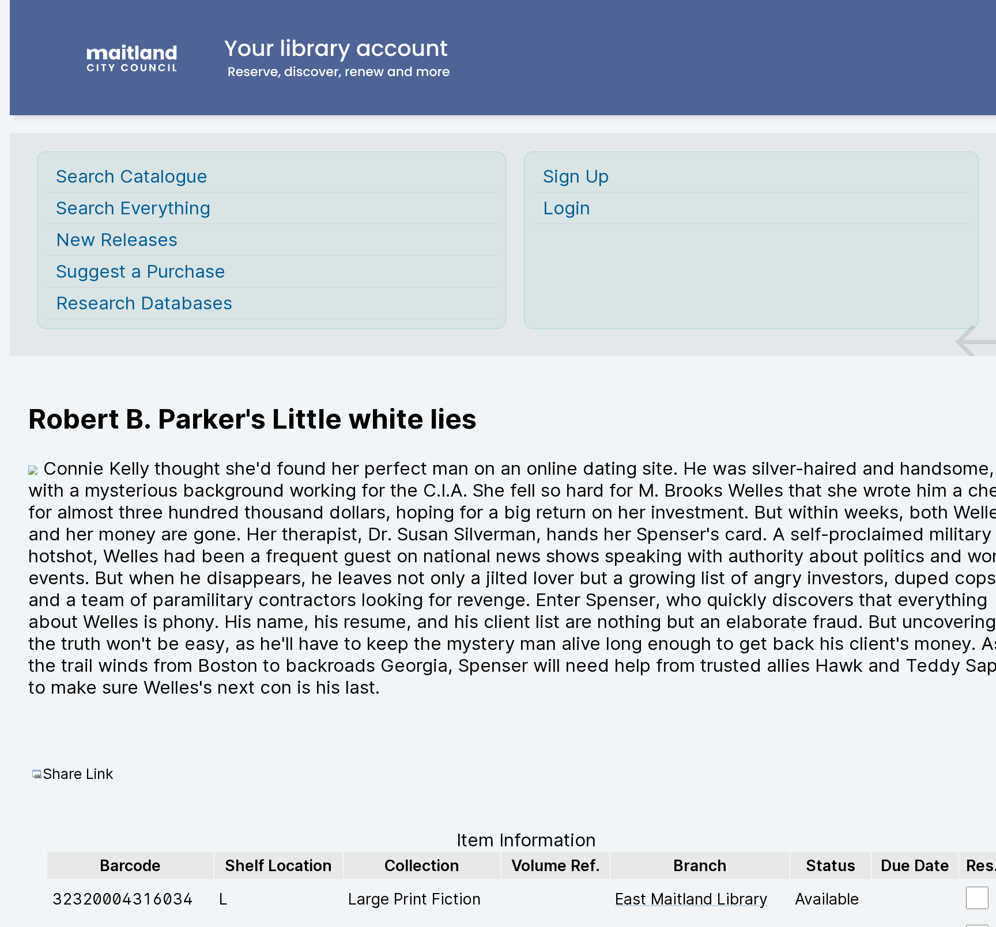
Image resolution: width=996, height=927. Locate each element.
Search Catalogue (131, 176)
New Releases (117, 240)
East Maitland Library (691, 899)
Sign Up (576, 176)
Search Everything (133, 208)
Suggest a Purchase (140, 271)
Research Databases (144, 303)
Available (827, 899)
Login (566, 208)
